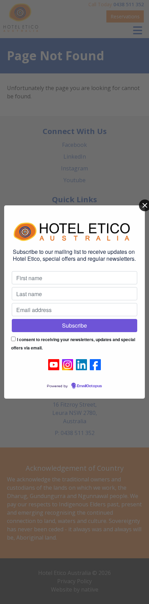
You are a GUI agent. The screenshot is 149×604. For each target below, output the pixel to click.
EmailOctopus (89, 386)
